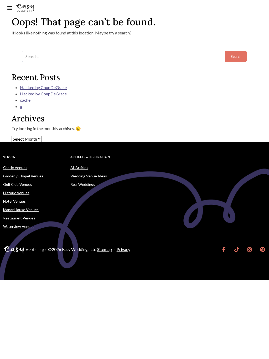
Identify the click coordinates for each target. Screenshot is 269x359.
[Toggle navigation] (9, 8)
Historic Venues (16, 193)
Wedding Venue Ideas (88, 176)
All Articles (79, 167)
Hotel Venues (14, 201)
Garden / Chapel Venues (23, 176)
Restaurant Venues (19, 218)
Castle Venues (15, 167)
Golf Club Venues (17, 184)
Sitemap (104, 249)
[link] (224, 249)
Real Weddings (82, 184)
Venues (9, 156)
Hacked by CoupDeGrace (43, 87)
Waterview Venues (18, 226)
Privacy (123, 249)
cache (25, 100)
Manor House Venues (21, 209)
